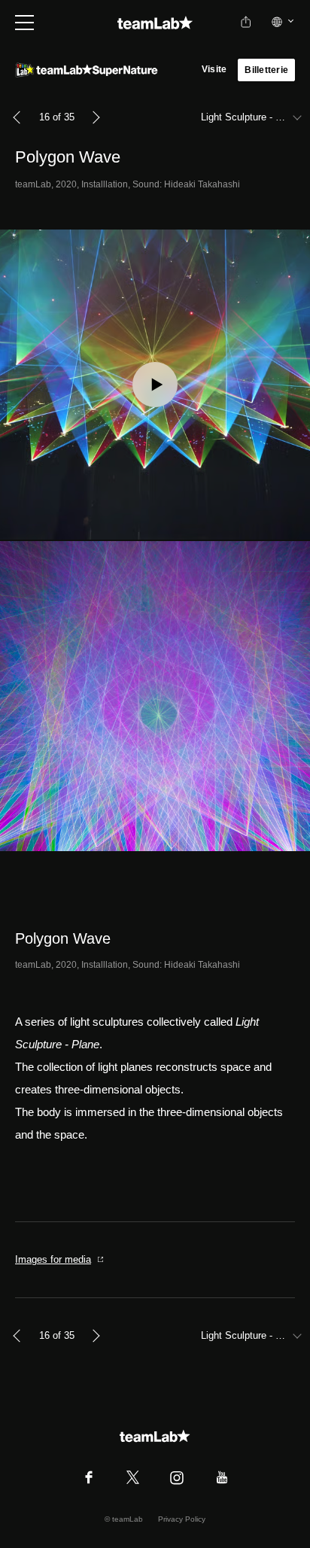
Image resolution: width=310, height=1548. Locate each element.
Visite (214, 69)
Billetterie (266, 70)
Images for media (53, 1259)
